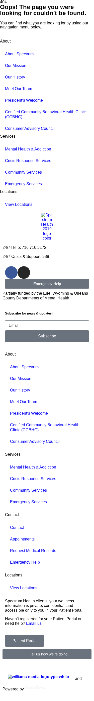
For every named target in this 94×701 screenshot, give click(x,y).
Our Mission (15, 65)
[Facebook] (11, 272)
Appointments (22, 539)
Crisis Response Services (28, 161)
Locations (8, 191)
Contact (12, 515)
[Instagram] (24, 272)
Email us (34, 623)
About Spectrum (24, 367)
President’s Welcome (24, 100)
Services (8, 136)
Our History (15, 77)
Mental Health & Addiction (28, 149)
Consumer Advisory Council (30, 128)
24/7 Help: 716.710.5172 (24, 247)
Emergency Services (23, 184)
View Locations (18, 204)
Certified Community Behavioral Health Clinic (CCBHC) (45, 114)
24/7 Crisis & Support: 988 (26, 256)
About (10, 354)
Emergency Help (25, 562)
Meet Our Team (18, 89)
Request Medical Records (33, 551)
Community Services (23, 172)
